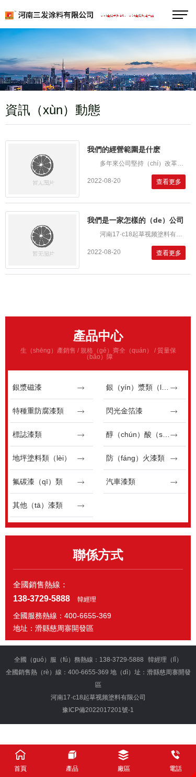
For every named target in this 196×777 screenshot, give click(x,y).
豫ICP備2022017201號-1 (98, 710)
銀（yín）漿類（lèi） (140, 387)
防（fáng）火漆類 (135, 458)
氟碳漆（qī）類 (38, 481)
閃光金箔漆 (124, 411)
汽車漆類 (120, 481)
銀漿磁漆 (27, 387)
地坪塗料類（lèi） (42, 458)
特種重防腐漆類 (38, 411)
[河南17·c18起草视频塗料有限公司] (98, 14)
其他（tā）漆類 (38, 505)
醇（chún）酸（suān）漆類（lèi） (146, 434)
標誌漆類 (27, 434)
